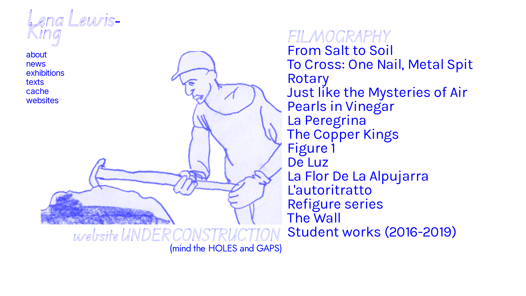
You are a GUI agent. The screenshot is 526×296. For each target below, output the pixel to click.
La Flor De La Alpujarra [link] (359, 176)
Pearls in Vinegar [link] (340, 106)
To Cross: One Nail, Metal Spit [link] (380, 64)
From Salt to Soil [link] (340, 50)
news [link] (36, 64)
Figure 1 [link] (311, 148)
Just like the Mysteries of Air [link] (377, 92)
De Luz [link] (308, 162)
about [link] (36, 54)
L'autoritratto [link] (329, 190)
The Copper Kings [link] (343, 134)
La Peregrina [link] (326, 120)
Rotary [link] (308, 78)
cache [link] (37, 91)
